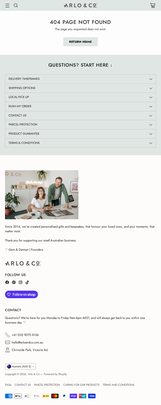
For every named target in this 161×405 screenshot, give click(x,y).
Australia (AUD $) (21, 366)
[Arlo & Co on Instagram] (20, 283)
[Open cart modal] (152, 5)
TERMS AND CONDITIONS (118, 385)
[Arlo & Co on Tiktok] (27, 283)
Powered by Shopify (55, 374)
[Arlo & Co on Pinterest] (13, 283)
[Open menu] (7, 5)
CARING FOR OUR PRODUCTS (81, 385)
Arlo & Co (34, 374)
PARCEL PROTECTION (47, 385)
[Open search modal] (15, 5)
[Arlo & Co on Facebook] (7, 283)
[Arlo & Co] (80, 5)
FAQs (8, 385)
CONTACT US (23, 385)
